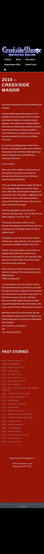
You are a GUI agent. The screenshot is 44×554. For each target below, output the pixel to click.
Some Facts (30, 64)
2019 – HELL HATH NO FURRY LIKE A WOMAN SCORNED (20, 389)
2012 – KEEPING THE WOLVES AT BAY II (18, 414)
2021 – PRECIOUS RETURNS (13, 381)
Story (18, 59)
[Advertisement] (22, 23)
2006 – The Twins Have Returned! (15, 435)
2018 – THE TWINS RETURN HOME (16, 394)
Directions (30, 59)
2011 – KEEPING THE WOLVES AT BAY (17, 418)
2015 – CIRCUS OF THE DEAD (14, 404)
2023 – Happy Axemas (10, 371)
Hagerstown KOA (12, 64)
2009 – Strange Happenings (13, 424)
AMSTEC (23, 506)
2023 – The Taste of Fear (12, 374)
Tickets (7, 59)
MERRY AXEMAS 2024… (11, 364)
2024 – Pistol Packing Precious (14, 367)
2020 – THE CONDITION (11, 385)
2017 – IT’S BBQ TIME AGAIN (13, 397)
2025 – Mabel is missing (11, 361)
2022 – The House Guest (11, 378)
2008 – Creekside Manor (11, 428)
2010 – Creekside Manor (11, 421)
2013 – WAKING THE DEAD (12, 411)
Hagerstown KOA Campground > (22, 458)
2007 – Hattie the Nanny (11, 431)
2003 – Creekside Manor (11, 442)
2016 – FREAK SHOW (10, 400)
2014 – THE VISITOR (10, 407)
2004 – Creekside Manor (11, 438)
